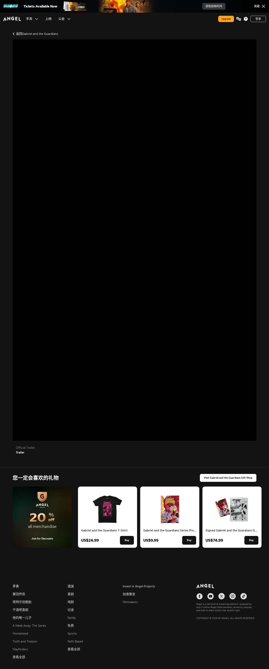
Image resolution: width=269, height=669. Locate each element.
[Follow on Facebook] (199, 596)
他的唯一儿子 (22, 618)
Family (72, 618)
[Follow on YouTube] (210, 596)
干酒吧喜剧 (20, 610)
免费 (71, 625)
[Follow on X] (221, 596)
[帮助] (245, 19)
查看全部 (19, 657)
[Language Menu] (238, 19)
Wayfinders (20, 649)
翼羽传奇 (19, 594)
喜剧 (71, 594)
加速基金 (129, 594)
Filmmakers (130, 602)
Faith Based (75, 641)
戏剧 (71, 602)
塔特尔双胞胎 (22, 602)
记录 (71, 610)
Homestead (20, 633)
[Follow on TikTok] (243, 596)
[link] (48, 18)
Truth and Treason (25, 641)
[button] (36, 19)
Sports (72, 633)
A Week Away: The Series (29, 625)
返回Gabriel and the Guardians (37, 34)
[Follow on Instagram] (232, 596)
